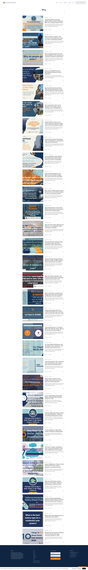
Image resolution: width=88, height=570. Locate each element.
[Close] (86, 568)
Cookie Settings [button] (74, 568)
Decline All (79, 568)
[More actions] (63, 17)
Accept (84, 568)
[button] (64, 11)
